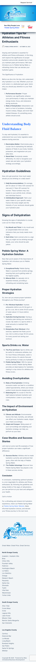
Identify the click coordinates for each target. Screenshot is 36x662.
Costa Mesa (6, 608)
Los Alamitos (6, 573)
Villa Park (5, 590)
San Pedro (5, 646)
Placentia (5, 580)
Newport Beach (7, 578)
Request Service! (26, 2)
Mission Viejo (6, 618)
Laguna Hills (6, 613)
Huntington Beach (8, 568)
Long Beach (6, 641)
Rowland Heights (8, 643)
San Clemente (7, 623)
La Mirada (5, 638)
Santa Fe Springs (8, 648)
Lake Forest (6, 616)
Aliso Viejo (6, 606)
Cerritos (5, 634)
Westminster (6, 593)
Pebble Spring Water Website (14, 506)
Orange (4, 576)
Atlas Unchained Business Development (14, 659)
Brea (3, 558)
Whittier (5, 651)
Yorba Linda (6, 595)
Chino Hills (6, 561)
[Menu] (33, 13)
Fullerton (5, 566)
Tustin (4, 588)
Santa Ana (5, 583)
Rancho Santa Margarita (10, 620)
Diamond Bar (6, 636)
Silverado (5, 585)
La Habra (5, 571)
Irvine (4, 611)
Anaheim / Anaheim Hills (10, 556)
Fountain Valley (7, 563)
